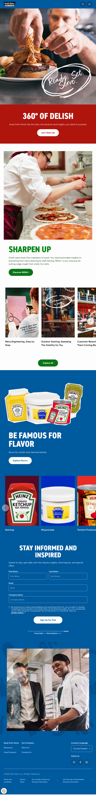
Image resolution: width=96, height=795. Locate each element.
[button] (83, 4)
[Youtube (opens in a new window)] (86, 762)
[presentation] (90, 321)
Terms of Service (52, 633)
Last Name (53, 571)
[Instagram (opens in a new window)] (74, 762)
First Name (13, 571)
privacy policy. (18, 613)
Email (11, 583)
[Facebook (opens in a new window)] (80, 762)
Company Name (16, 595)
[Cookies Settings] (4, 791)
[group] (50, 318)
